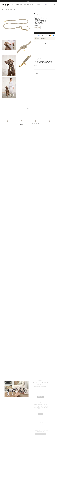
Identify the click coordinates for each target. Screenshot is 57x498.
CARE (25, 4)
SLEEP (12, 4)
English (47, 4)
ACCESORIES (29, 4)
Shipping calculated (40, 14)
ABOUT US (33, 4)
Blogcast (38, 4)
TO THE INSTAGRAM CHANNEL (40, 434)
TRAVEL (21, 4)
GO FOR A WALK (17, 4)
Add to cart (44, 32)
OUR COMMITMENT (40, 396)
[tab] (14, 99)
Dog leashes (4, 9)
